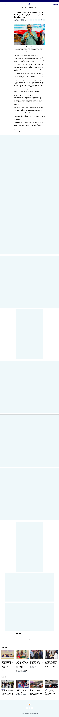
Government (31, 7)
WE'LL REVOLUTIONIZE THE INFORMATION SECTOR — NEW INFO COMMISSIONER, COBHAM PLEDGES (51, 663)
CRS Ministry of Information (19, 19)
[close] (58, 1)
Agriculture (32, 659)
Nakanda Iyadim (33, 666)
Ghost (36, 713)
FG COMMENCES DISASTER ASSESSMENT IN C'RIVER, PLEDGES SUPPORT (36, 663)
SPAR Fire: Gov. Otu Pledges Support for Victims (21, 692)
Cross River (18, 689)
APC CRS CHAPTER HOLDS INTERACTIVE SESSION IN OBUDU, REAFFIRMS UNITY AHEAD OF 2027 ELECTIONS (7, 664)
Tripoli (38, 713)
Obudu (15, 10)
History (36, 7)
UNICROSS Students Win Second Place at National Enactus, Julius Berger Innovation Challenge (7, 692)
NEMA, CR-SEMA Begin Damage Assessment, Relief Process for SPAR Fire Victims (36, 692)
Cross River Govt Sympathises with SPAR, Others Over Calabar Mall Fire (51, 692)
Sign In (51, 4)
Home (23, 7)
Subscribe (55, 4)
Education (3, 689)
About (26, 7)
